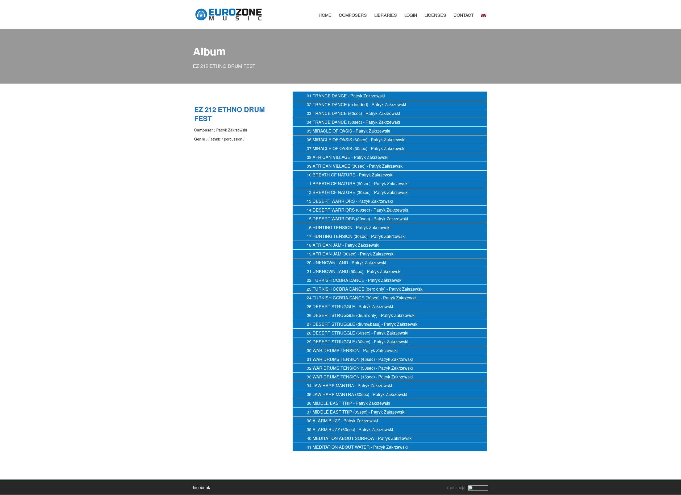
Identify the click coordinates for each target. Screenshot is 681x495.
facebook (201, 487)
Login (410, 15)
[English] (483, 18)
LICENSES (435, 15)
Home (325, 15)
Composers (353, 15)
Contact (464, 15)
